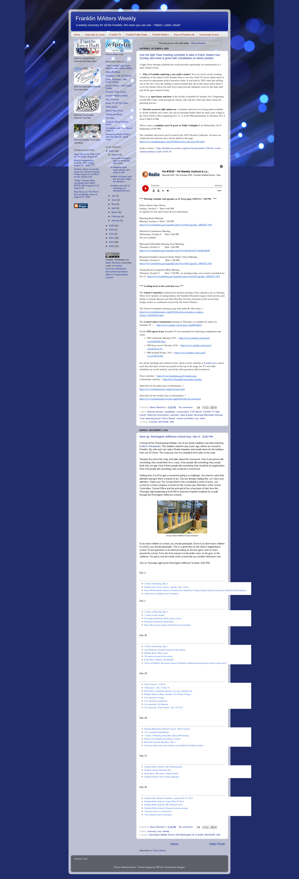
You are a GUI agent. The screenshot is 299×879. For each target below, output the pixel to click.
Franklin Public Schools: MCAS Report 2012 (163, 804)
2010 (112, 246)
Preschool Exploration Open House (159, 621)
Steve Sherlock (113, 263)
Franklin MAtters (160, 34)
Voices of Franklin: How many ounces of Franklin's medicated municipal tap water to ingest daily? (185, 663)
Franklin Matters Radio (117, 96)
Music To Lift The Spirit (117, 103)
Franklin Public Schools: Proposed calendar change (166, 808)
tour (197, 418)
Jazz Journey (112, 99)
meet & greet (186, 415)
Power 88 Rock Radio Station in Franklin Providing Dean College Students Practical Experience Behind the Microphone (195, 590)
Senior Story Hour (114, 111)
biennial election (155, 412)
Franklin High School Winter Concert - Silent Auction (167, 728)
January (116, 220)
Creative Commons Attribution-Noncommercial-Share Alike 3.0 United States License (117, 272)
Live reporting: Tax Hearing (156, 704)
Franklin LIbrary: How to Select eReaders (161, 776)
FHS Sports (196, 412)
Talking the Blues (114, 114)
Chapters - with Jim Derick (118, 76)
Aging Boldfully (113, 72)
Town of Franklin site (184, 34)
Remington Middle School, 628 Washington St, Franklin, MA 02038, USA (184, 835)
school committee (185, 418)
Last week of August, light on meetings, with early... (121, 160)
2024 (112, 230)
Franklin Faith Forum (116, 92)
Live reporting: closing (154, 697)
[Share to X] (209, 407)
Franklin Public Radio (136, 34)
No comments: (186, 407)
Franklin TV (115, 34)
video (202, 418)
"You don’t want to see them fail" (158, 811)
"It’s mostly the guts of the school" (158, 656)
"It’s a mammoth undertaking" (156, 732)
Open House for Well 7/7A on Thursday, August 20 (87, 155)
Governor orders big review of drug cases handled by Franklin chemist (173, 745)
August (115, 154)
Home (77, 34)
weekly (166, 831)
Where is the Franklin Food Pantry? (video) (162, 738)
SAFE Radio (112, 107)
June (114, 200)
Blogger (181, 867)
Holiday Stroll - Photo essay (156, 653)
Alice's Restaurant (151, 446)
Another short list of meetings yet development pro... (121, 188)
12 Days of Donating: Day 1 (156, 646)
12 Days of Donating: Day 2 (156, 611)
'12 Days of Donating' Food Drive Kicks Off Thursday (166, 735)
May (114, 204)
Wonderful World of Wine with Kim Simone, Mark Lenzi (118, 137)
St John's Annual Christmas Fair (157, 770)
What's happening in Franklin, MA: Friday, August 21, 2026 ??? (84, 163)
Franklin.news (211, 363)
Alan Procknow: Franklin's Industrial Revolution (164, 649)
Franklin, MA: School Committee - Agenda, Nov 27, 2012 (168, 798)
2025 (112, 225)
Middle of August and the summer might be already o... (121, 179)
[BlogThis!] (206, 407)
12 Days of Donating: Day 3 (156, 583)
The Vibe (110, 118)
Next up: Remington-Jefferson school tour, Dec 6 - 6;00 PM (176, 436)
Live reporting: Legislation (155, 700)
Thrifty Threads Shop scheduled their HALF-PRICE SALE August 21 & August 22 (86, 184)
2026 (112, 151)
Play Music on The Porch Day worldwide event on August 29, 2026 (86, 194)
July (114, 196)
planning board (153, 418)
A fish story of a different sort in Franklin (161, 593)
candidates (169, 412)
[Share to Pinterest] (215, 407)
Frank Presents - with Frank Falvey (116, 80)
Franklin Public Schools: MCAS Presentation (163, 766)
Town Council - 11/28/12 (155, 684)
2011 (111, 242)
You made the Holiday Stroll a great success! (163, 618)
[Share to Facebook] (212, 407)
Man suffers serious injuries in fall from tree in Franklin (167, 624)
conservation (182, 412)
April (114, 208)
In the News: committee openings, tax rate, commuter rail (168, 690)
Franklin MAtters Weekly (106, 18)
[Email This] (203, 407)
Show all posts (198, 43)
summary (151, 831)
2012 (112, 238)
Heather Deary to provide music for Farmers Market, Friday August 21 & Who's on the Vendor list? (87, 173)
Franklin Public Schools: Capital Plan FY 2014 (164, 801)
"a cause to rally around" (154, 615)
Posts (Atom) (159, 850)
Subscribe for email (94, 34)
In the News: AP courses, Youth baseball (161, 773)
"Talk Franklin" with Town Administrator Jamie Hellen (119, 67)
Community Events (209, 34)
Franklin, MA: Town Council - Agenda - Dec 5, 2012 (166, 587)
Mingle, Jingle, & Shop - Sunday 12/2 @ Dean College (167, 694)
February (116, 216)
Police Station (168, 418)
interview (174, 415)
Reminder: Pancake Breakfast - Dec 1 (160, 742)
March (115, 212)
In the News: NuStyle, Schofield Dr (158, 659)
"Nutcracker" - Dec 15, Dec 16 (156, 687)
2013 (112, 234)
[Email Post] (198, 407)
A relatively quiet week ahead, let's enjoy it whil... (120, 169)
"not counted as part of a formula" (158, 814)
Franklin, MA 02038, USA (161, 422)
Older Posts (217, 844)
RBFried (160, 867)
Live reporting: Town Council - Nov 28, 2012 (163, 707)
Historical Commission (158, 415)
